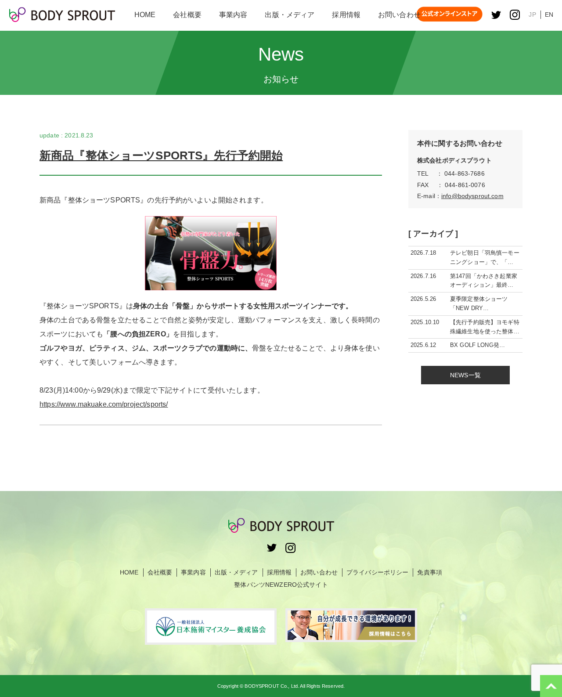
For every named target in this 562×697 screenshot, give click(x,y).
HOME (129, 572)
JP (532, 14)
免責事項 (429, 572)
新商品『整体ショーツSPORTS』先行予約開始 (161, 155)
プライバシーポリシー (377, 572)
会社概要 (160, 572)
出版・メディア (236, 572)
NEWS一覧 (465, 375)
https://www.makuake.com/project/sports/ (104, 404)
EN (549, 14)
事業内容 (193, 572)
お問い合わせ (319, 572)
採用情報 (279, 572)
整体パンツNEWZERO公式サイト (281, 584)
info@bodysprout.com (472, 195)
